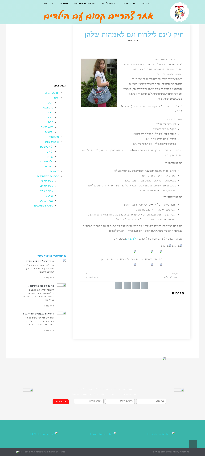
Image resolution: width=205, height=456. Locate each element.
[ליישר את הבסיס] (152, 251)
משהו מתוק (46, 200)
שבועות (49, 132)
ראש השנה (47, 127)
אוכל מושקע (46, 186)
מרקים (49, 195)
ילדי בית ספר (132, 40)
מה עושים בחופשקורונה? (41, 285)
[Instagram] (24, 6)
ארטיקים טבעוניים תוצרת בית (38, 313)
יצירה (50, 156)
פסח (50, 122)
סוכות (50, 112)
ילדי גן (50, 151)
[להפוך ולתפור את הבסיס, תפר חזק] (135, 251)
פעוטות (49, 166)
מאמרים (63, 3)
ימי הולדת (54, 136)
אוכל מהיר (47, 181)
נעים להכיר (129, 3)
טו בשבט (48, 107)
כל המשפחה (46, 161)
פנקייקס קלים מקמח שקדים (40, 261)
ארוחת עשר (46, 191)
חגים (57, 97)
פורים (50, 117)
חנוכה (49, 102)
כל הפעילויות (109, 3)
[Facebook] (32, 6)
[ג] (161, 251)
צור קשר (48, 3)
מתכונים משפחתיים (84, 3)
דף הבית (146, 3)
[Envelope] (16, 6)
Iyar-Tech (23, 451)
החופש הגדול (52, 92)
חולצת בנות (132, 238)
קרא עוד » (49, 277)
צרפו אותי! (61, 401)
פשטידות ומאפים (43, 205)
